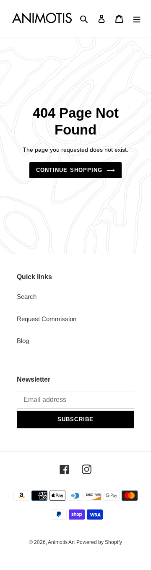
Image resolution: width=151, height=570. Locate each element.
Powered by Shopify (99, 542)
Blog (23, 340)
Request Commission (46, 318)
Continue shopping (69, 170)
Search (26, 296)
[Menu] (137, 19)
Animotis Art (61, 542)
